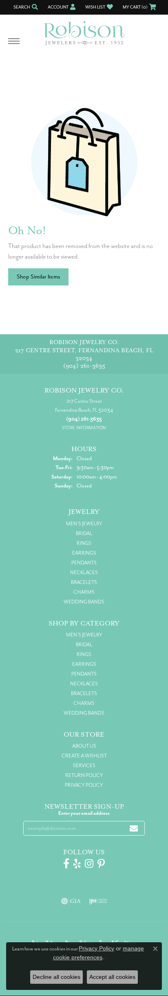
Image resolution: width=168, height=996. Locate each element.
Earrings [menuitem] (84, 553)
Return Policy (84, 775)
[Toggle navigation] (14, 45)
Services (84, 765)
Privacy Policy (84, 785)
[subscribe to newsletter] (133, 828)
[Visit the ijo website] (98, 901)
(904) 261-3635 (84, 365)
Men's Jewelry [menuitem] (84, 523)
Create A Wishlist (84, 755)
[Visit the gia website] (71, 901)
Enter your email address (84, 813)
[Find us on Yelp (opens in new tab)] (77, 864)
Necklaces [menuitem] (84, 572)
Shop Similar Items (38, 276)
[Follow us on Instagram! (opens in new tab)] (89, 864)
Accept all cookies (112, 977)
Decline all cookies (56, 977)
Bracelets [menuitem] (84, 582)
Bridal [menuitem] (84, 533)
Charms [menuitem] (84, 592)
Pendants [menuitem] (84, 562)
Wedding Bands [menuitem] (84, 602)
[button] (25, 7)
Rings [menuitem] (84, 543)
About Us (84, 746)
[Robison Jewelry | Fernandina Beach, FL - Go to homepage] (84, 30)
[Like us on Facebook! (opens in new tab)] (66, 864)
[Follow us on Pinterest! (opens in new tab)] (101, 864)
